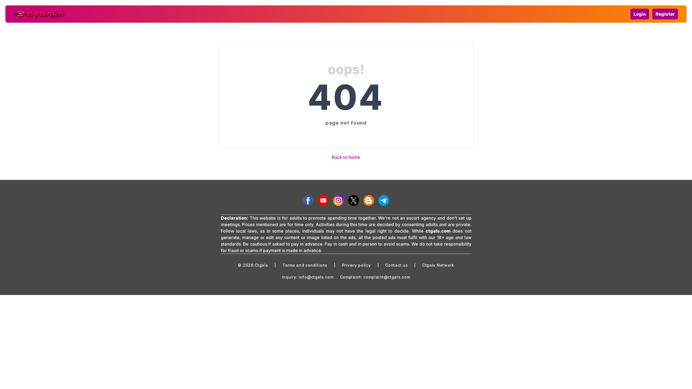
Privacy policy (356, 265)
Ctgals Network (438, 265)
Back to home (346, 157)
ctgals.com (438, 231)
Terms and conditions (304, 265)
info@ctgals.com (316, 277)
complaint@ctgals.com (386, 277)
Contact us (396, 265)
